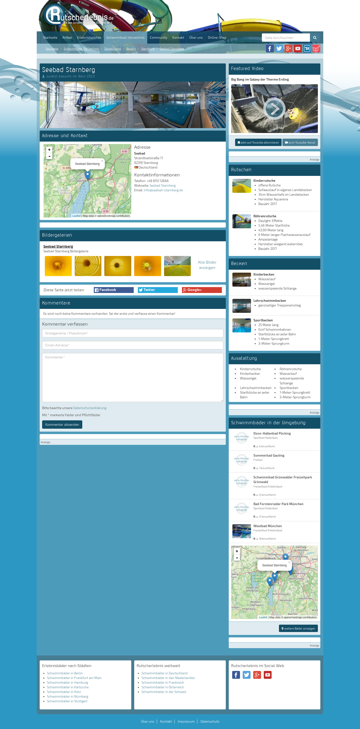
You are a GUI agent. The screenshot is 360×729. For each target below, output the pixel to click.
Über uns (196, 37)
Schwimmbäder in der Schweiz (164, 692)
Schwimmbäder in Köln (64, 692)
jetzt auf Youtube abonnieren (259, 142)
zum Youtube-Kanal (301, 142)
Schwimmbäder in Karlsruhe (68, 687)
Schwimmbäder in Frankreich (163, 682)
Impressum (186, 721)
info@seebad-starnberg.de (163, 190)
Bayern (131, 48)
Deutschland (112, 48)
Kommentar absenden (62, 424)
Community (158, 37)
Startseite (50, 37)
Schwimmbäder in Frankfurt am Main (74, 678)
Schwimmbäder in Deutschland (165, 673)
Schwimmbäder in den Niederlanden (168, 678)
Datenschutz (210, 721)
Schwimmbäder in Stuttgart (67, 701)
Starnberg (148, 48)
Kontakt (178, 37)
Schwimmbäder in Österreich (163, 687)
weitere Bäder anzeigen (299, 628)
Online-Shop (217, 37)
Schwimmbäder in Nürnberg (67, 696)
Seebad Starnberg (172, 48)
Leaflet (76, 216)
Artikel (67, 37)
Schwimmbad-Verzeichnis (125, 37)
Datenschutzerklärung (89, 408)
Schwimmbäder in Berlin (65, 673)
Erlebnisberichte (89, 37)
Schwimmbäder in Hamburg (67, 682)
